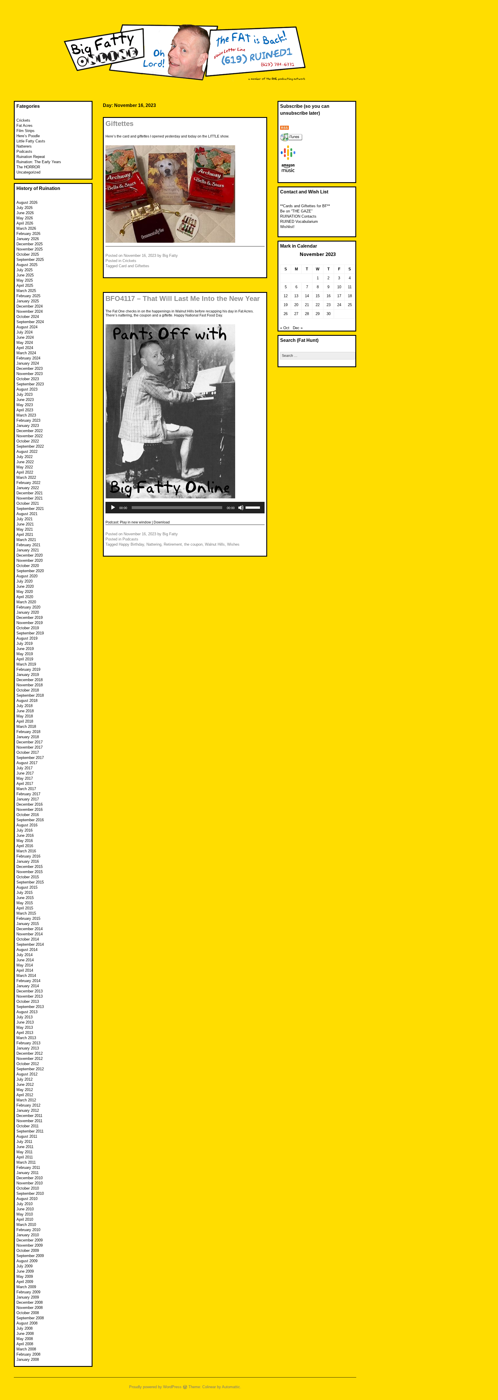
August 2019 (26, 638)
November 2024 (29, 311)
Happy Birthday (131, 544)
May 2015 (24, 903)
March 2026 (26, 228)
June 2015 (25, 898)
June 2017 (25, 773)
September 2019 (30, 633)
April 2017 (24, 783)
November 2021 (29, 498)
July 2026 (24, 208)
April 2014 (24, 970)
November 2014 (29, 934)
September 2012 (30, 1069)
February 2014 (28, 981)
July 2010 (24, 1204)
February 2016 (28, 856)
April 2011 (24, 1157)
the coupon (193, 544)
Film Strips (25, 131)
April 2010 (24, 1219)
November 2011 (29, 1121)
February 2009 (28, 1292)
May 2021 (24, 529)
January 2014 (27, 986)
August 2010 (26, 1198)
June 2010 (25, 1209)
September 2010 (30, 1193)
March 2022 (26, 477)
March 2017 (26, 789)
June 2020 (25, 586)
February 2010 (28, 1230)
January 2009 (27, 1297)
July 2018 (24, 706)
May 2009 (24, 1276)
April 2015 (24, 908)
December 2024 (29, 306)
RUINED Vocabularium (299, 221)
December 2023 (29, 368)
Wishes (233, 544)
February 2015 (28, 918)
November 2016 (29, 809)
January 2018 (27, 737)
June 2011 (24, 1147)
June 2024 (25, 337)
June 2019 (25, 649)
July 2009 (24, 1266)
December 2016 (29, 804)
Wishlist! (287, 227)
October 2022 (27, 441)
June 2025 (25, 275)
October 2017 (27, 752)
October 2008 (27, 1313)
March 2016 (26, 851)
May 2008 (24, 1339)
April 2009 (24, 1282)
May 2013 (24, 1027)
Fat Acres (24, 125)
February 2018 (28, 732)
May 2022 (24, 467)
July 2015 (24, 892)
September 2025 (30, 259)
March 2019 (26, 664)
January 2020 (27, 612)
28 (307, 314)
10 (339, 287)
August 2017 (26, 763)
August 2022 (26, 451)
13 (296, 296)
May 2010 (24, 1214)
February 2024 (28, 358)
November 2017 (29, 747)
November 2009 (29, 1245)
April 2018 (24, 721)
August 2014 (26, 949)
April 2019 (24, 659)
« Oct (284, 328)
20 (296, 305)
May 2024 (24, 342)
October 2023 (27, 379)
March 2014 (26, 975)
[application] (185, 507)
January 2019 (27, 674)
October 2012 (27, 1064)
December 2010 (29, 1178)
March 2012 (26, 1100)
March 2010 (26, 1224)
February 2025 (28, 296)
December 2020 (29, 555)
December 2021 (29, 493)
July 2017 (24, 768)
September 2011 (30, 1131)
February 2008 (28, 1354)
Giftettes (119, 123)
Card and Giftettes (134, 266)
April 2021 (24, 534)
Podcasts (130, 539)
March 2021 (26, 540)
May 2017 (24, 778)
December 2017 (29, 742)
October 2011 (27, 1126)
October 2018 (27, 690)
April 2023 (24, 410)
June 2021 (25, 524)
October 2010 (27, 1188)
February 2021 (28, 545)
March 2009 (26, 1287)
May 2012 (24, 1090)
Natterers (24, 146)
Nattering (153, 544)
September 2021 (30, 508)
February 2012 (28, 1105)
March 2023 (26, 415)
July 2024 (24, 332)
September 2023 (30, 384)
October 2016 (27, 815)
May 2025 (24, 280)
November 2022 (29, 436)
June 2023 (25, 399)
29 (318, 314)
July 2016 (24, 830)
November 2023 (29, 374)
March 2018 (26, 726)
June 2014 (25, 960)
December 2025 (29, 244)
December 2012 (29, 1053)
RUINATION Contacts (298, 216)
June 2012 (25, 1084)
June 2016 (25, 835)
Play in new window (135, 522)
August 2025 (26, 265)
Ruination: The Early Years (38, 162)
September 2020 (30, 571)
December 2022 (29, 431)
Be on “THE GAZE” (296, 211)
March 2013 (26, 1038)
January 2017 (27, 799)
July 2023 (24, 394)
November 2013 (29, 996)
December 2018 (29, 680)
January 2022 (27, 488)
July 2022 (24, 457)
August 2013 (26, 1012)
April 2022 (24, 472)
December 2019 (29, 617)
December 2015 (29, 866)
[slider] (254, 507)
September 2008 (30, 1318)
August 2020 (26, 576)
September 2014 (30, 944)
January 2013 (27, 1048)
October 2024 (27, 316)
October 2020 (27, 566)
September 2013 (30, 1007)
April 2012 (24, 1095)
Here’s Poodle (28, 136)
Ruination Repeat (30, 156)
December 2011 (29, 1115)
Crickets (129, 261)
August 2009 (26, 1261)
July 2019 (24, 643)
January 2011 (27, 1173)
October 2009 (27, 1250)
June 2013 (25, 1022)
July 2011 (24, 1141)
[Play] (113, 507)
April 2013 (24, 1032)
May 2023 (24, 405)
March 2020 (26, 602)
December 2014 (29, 929)
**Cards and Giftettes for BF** (305, 206)
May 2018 (24, 716)
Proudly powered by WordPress (155, 1387)
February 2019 (28, 669)
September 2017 (30, 757)
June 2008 (25, 1333)
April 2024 (24, 348)
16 (329, 296)
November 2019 (29, 623)
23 (329, 305)
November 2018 (29, 685)
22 (318, 305)
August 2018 (26, 700)
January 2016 (27, 861)
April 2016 (24, 846)
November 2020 (29, 560)
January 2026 (27, 239)
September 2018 (30, 695)
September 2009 (30, 1256)
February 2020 (28, 607)
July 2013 (24, 1017)
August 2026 (26, 202)
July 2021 (24, 519)
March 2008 (26, 1349)
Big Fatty (170, 255)
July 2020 (24, 581)
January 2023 (27, 425)
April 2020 (24, 597)
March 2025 (26, 291)
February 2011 (28, 1167)
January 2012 (27, 1110)
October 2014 (27, 939)
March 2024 (26, 353)
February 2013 (28, 1043)
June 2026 (25, 213)
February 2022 (28, 483)
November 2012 (29, 1058)
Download (162, 522)
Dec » (298, 328)
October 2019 (27, 628)
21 (307, 305)
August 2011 (26, 1136)
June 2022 (25, 462)
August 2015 (26, 887)
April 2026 (24, 223)
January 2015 (27, 924)
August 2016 (26, 825)
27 (296, 314)
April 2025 (24, 285)
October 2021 (27, 503)
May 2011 (24, 1152)
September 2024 (30, 322)
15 (318, 296)
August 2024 (26, 327)
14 (307, 296)
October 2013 (27, 1001)
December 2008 (29, 1302)
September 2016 (30, 820)
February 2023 (28, 420)
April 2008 (24, 1344)
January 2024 (27, 363)
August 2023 (26, 389)
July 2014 (24, 955)
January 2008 (27, 1359)
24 (339, 305)
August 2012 (26, 1074)
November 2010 (29, 1183)
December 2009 (29, 1240)
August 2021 (26, 514)
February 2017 (28, 794)
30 (329, 314)
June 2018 (25, 711)
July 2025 (24, 270)
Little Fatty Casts (30, 141)
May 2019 (24, 654)
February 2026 (28, 233)
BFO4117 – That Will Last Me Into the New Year (182, 298)
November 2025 (29, 249)
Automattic (231, 1387)
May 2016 (24, 841)
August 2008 (26, 1323)
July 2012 (24, 1079)
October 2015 (27, 877)
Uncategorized (28, 172)
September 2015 (30, 882)
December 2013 (29, 991)
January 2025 (27, 301)
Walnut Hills (215, 544)
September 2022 (30, 446)
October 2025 (27, 254)
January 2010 (27, 1235)
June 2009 (25, 1271)
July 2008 (24, 1328)
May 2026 (24, 218)
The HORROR (28, 167)
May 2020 (24, 591)
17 (339, 296)
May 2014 (24, 965)
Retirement (173, 544)
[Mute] (241, 507)
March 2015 (26, 913)
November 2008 (29, 1307)
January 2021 (27, 550)
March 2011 (26, 1162)
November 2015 (29, 872)
